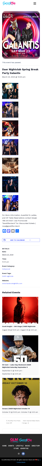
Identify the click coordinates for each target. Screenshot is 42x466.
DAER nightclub (7, 276)
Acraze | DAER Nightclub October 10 (16, 408)
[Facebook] (23, 453)
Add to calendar (17, 240)
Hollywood (6, 269)
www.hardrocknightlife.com (12, 283)
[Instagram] (18, 453)
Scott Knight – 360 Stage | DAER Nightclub (18, 326)
